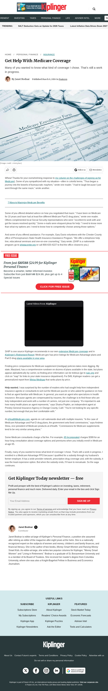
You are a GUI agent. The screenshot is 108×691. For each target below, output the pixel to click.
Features (63, 79)
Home (8, 54)
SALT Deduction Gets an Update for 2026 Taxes (41, 26)
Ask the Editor (54, 629)
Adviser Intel (82, 18)
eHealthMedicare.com (19, 419)
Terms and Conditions (48, 658)
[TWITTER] (36, 527)
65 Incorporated (71, 437)
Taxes (33, 18)
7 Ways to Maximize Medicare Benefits (26, 202)
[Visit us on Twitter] (26, 673)
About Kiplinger (54, 612)
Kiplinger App (27, 624)
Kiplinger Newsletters (27, 629)
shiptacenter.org (28, 245)
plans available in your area (30, 358)
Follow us (82, 170)
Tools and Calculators (81, 629)
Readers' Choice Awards (54, 618)
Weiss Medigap (37, 379)
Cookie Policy (81, 658)
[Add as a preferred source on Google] (74, 673)
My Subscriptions (27, 618)
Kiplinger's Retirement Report (19, 355)
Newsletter (97, 170)
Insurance (49, 54)
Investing (19, 18)
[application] (54, 323)
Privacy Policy (66, 658)
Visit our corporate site (89, 685)
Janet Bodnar (22, 79)
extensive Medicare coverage (73, 351)
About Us (8, 658)
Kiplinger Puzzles (54, 624)
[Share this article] (7, 169)
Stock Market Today (81, 612)
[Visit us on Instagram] (46, 673)
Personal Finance (51, 18)
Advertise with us (96, 658)
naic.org (90, 373)
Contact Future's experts (25, 658)
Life (68, 18)
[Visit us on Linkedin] (56, 673)
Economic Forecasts (81, 618)
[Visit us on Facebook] (36, 673)
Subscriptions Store (27, 612)
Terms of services (45, 509)
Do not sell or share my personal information (54, 663)
